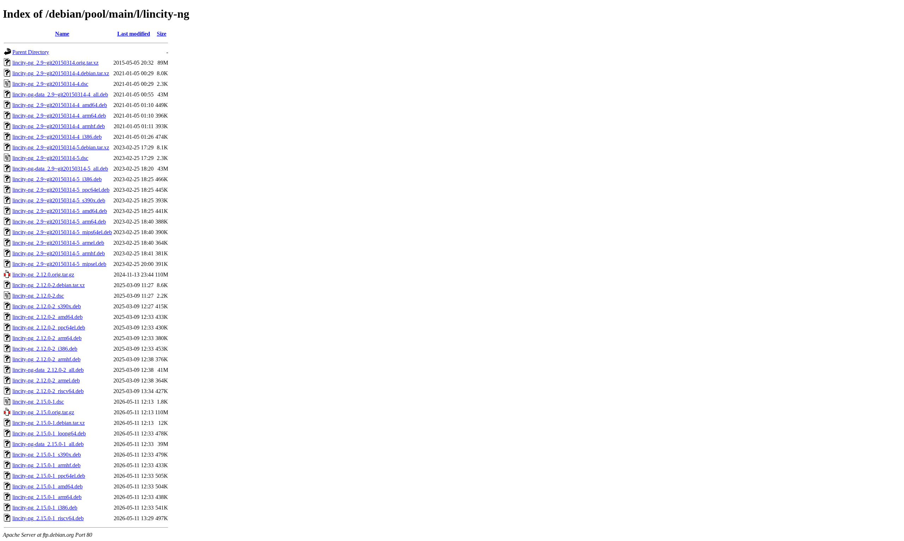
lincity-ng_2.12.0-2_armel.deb (46, 380)
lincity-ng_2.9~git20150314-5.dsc (50, 158)
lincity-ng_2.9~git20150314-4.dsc (50, 84)
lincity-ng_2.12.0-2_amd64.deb (47, 317)
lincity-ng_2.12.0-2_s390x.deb (46, 306)
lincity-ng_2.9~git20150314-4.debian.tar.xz (60, 73)
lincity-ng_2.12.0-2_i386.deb (44, 349)
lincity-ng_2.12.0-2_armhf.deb (46, 359)
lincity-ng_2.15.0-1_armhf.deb (46, 465)
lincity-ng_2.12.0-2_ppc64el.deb (48, 328)
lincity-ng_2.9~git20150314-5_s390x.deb (58, 200)
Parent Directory (30, 52)
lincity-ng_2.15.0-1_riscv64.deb (48, 518)
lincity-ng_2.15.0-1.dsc (38, 402)
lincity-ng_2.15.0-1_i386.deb (44, 508)
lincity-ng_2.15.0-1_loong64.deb (49, 433)
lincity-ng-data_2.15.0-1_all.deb (48, 444)
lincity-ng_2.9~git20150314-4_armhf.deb (58, 126)
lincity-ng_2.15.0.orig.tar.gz (43, 412)
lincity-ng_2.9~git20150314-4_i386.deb (57, 137)
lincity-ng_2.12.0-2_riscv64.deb (48, 391)
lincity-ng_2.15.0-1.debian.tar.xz (48, 423)
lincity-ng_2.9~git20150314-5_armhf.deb (58, 253)
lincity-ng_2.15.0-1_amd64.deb (47, 486)
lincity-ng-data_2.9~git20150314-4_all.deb (60, 94)
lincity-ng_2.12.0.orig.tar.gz (43, 275)
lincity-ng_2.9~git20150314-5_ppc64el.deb (60, 190)
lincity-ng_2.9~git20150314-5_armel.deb (58, 243)
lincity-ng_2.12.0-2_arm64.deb (47, 338)
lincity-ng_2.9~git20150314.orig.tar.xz (55, 63)
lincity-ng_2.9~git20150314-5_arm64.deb (59, 222)
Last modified (133, 34)
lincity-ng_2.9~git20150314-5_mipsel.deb (59, 264)
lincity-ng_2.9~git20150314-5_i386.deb (57, 179)
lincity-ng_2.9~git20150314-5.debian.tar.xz (60, 147)
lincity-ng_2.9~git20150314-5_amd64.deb (59, 211)
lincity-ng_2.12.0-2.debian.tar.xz (48, 285)
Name (62, 34)
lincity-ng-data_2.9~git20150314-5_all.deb (60, 169)
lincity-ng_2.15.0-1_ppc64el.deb (48, 476)
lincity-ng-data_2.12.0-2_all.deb (48, 370)
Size (161, 34)
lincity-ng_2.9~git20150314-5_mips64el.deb (62, 232)
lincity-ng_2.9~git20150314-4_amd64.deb (59, 105)
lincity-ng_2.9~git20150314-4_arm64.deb (59, 116)
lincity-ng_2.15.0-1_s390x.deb (46, 455)
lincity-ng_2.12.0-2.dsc (38, 296)
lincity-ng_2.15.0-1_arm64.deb (47, 497)
